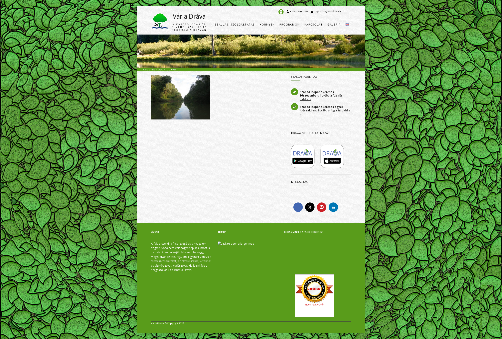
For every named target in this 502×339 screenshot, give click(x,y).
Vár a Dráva (189, 21)
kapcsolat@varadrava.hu (328, 11)
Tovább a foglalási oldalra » (321, 97)
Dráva (160, 69)
